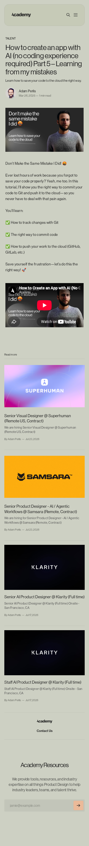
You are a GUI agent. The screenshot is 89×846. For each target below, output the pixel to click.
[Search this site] (68, 14)
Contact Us (44, 731)
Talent (10, 38)
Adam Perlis (27, 91)
